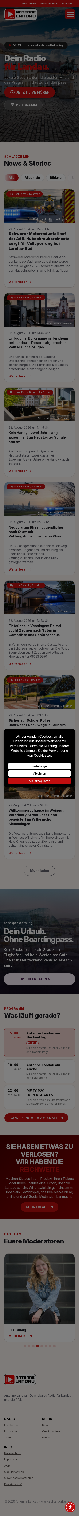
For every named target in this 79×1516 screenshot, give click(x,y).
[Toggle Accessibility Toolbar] (70, 1507)
